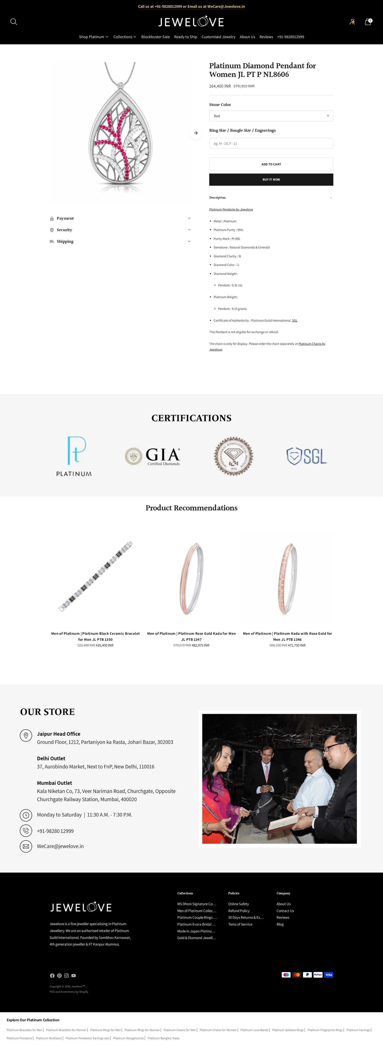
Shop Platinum (91, 36)
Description (217, 197)
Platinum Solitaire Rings (288, 1030)
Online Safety (238, 903)
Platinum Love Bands (254, 1030)
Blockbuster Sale (155, 36)
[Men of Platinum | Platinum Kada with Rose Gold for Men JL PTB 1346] (287, 578)
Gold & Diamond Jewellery (197, 937)
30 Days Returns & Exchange (250, 917)
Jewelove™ (78, 986)
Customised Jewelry (218, 36)
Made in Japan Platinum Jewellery (203, 931)
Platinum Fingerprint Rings (325, 1030)
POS (52, 992)
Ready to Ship (185, 36)
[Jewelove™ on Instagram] (66, 976)
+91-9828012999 (290, 36)
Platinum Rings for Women (142, 1030)
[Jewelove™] (191, 21)
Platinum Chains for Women (218, 1030)
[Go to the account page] (352, 22)
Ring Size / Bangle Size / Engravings (242, 130)
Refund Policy (239, 910)
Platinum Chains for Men (180, 1030)
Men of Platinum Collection (198, 910)
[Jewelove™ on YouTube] (73, 976)
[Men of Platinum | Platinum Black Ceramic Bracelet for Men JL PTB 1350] (95, 578)
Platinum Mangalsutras (128, 1038)
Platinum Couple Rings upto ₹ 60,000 (205, 917)
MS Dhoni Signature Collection (200, 903)
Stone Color (220, 105)
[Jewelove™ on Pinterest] (59, 976)
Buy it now (271, 179)
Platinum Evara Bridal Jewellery (202, 924)
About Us (247, 36)
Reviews (266, 36)
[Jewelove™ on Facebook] (52, 976)
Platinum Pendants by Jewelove (231, 209)
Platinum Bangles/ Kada (163, 1038)
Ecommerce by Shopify (74, 992)
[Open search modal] (14, 22)
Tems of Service (240, 924)
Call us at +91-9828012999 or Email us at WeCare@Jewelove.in (191, 6)
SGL (294, 320)
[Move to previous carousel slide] (45, 582)
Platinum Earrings (358, 1030)
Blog (280, 924)
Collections (122, 36)
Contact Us (285, 910)
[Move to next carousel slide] (196, 133)
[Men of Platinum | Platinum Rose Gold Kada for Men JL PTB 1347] (191, 578)
